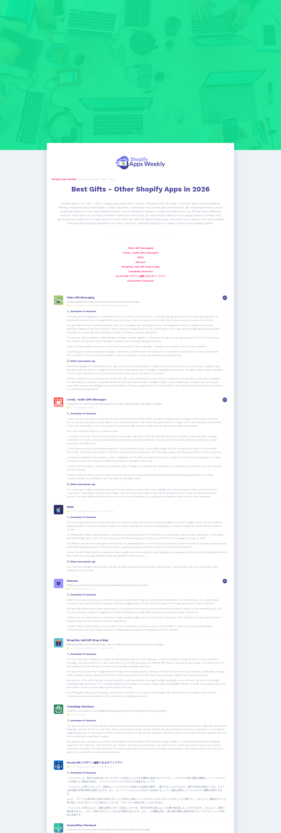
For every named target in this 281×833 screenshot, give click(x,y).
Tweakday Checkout (140, 271)
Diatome (140, 262)
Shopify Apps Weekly (64, 179)
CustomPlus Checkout (140, 280)
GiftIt (140, 257)
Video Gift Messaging (140, 248)
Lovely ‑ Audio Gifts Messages (140, 252)
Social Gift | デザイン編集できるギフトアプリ (141, 276)
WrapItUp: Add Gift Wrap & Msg (140, 266)
